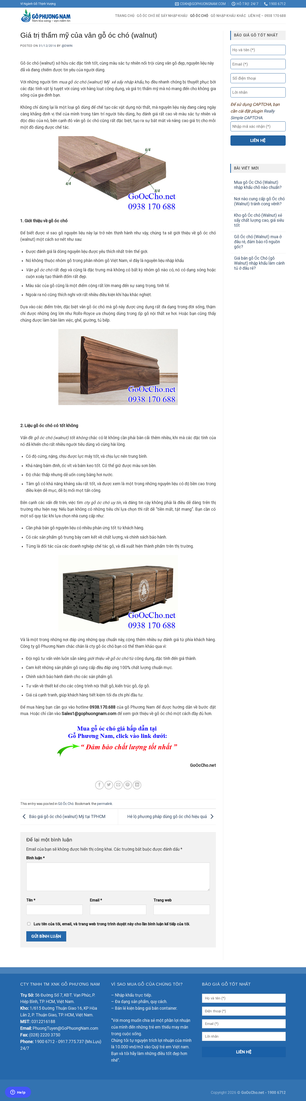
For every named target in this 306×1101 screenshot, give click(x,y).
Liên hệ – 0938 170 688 (267, 16)
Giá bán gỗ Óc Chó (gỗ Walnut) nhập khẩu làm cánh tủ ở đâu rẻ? (259, 263)
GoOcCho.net (253, 1092)
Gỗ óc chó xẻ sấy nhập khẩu (162, 16)
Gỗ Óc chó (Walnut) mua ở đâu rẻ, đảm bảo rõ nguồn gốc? (258, 241)
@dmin (67, 45)
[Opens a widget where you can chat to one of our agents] (18, 1093)
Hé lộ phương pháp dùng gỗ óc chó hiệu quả (167, 816)
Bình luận (35, 858)
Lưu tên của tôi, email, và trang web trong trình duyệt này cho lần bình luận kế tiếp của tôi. (112, 924)
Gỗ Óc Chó (199, 16)
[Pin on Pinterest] (127, 785)
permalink (104, 804)
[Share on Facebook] (99, 785)
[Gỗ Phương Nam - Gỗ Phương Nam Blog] (48, 16)
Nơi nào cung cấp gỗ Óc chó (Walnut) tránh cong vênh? (259, 201)
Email (96, 900)
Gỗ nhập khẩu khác (228, 16)
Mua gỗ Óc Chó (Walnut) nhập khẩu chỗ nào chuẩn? (258, 185)
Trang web (162, 900)
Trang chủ (125, 16)
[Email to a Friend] (118, 785)
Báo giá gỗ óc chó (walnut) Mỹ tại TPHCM (66, 816)
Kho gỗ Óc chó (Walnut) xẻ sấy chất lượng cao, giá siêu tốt (259, 220)
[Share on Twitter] (108, 785)
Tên (30, 900)
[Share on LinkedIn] (137, 785)
